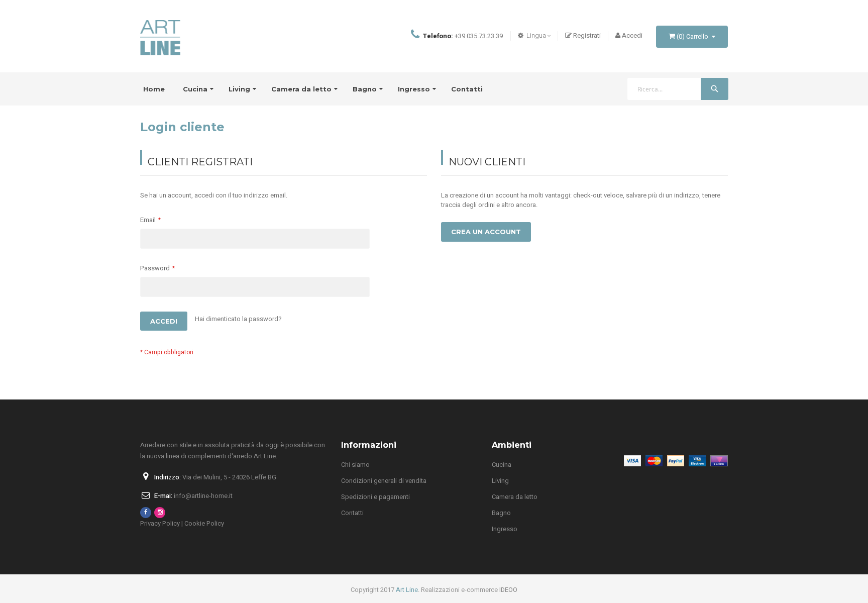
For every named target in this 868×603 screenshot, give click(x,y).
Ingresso (504, 529)
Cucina (501, 464)
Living (500, 480)
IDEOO (508, 589)
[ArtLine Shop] (160, 36)
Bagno (501, 513)
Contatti (352, 513)
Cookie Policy (204, 523)
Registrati (587, 35)
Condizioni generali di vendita (383, 480)
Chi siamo (355, 464)
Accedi (632, 35)
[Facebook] (145, 512)
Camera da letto (514, 496)
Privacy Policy (160, 523)
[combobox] (677, 89)
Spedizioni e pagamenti (375, 496)
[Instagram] (159, 512)
